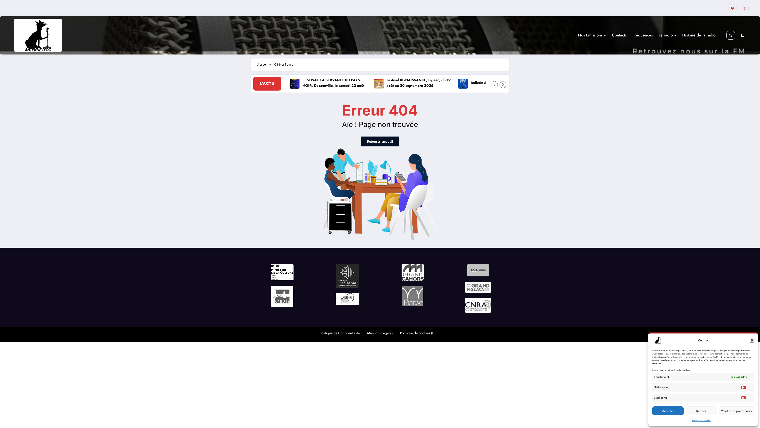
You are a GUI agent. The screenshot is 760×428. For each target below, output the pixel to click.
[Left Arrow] (494, 84)
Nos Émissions (590, 35)
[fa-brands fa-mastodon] (732, 8)
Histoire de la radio (698, 35)
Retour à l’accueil (380, 141)
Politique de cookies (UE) (419, 333)
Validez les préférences (736, 411)
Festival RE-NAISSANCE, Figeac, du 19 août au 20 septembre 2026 (402, 82)
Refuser (701, 411)
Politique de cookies (701, 420)
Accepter (668, 411)
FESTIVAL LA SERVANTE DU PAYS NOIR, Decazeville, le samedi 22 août (317, 82)
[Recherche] (730, 35)
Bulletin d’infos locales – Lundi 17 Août (486, 82)
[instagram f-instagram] (745, 8)
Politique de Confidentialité (340, 333)
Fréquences (643, 35)
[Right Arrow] (503, 84)
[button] (752, 340)
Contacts (619, 35)
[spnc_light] (742, 35)
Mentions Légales (380, 333)
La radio (666, 35)
